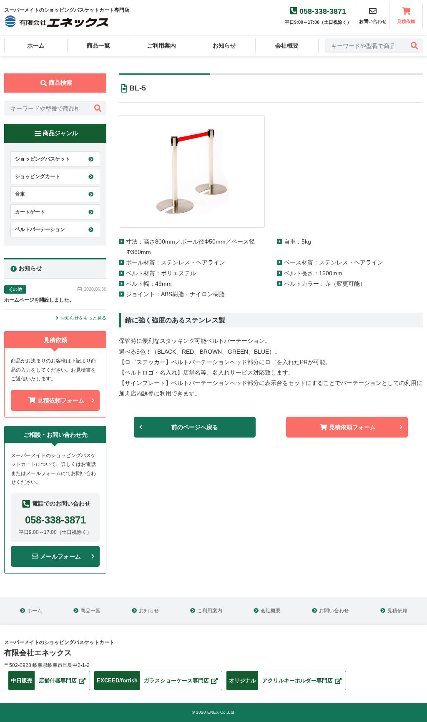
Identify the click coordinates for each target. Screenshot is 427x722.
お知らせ (224, 45)
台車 (20, 194)
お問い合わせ (334, 611)
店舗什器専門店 (44, 680)
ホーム (36, 45)
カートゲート (30, 212)
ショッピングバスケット (42, 159)
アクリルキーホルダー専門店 (281, 680)
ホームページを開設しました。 (39, 300)
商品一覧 (98, 45)
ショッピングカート (37, 176)
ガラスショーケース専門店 (153, 680)
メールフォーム (60, 556)
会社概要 (287, 45)
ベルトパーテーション (40, 229)
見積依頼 (406, 21)
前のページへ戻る (194, 427)
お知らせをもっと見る (83, 317)
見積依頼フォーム (61, 400)
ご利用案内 (161, 45)
